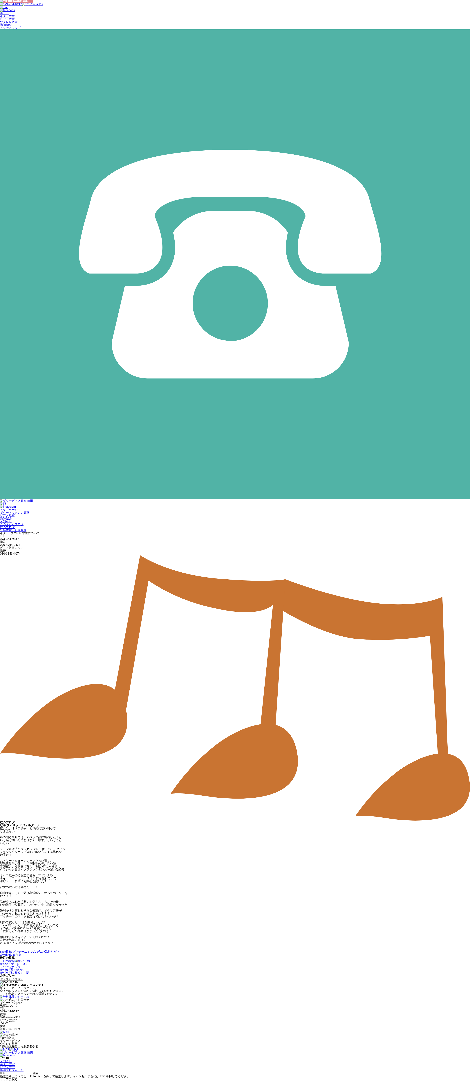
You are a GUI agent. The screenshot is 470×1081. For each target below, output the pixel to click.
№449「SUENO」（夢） (16, 972)
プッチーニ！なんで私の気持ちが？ (29, 951)
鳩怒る (12, 955)
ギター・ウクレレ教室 (14, 512)
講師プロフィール (12, 1070)
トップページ (9, 509)
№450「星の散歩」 (13, 970)
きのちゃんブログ (12, 524)
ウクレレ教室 (9, 22)
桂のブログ (7, 527)
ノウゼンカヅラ (10, 967)
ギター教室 (7, 16)
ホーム (4, 13)
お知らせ (6, 521)
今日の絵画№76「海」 (16, 961)
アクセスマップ (10, 28)
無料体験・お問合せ (13, 530)
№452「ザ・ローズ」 (14, 964)
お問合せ (6, 1061)
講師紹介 (6, 25)
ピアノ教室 (7, 19)
